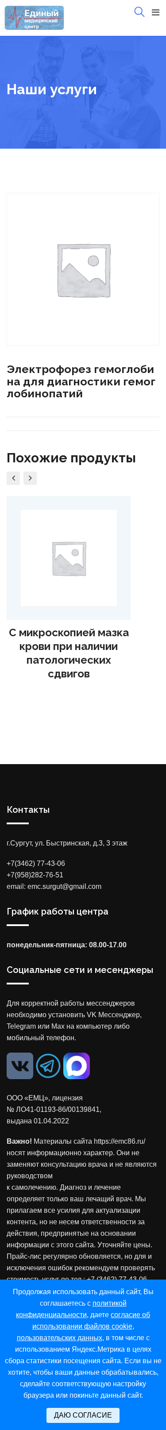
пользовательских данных (59, 1338)
